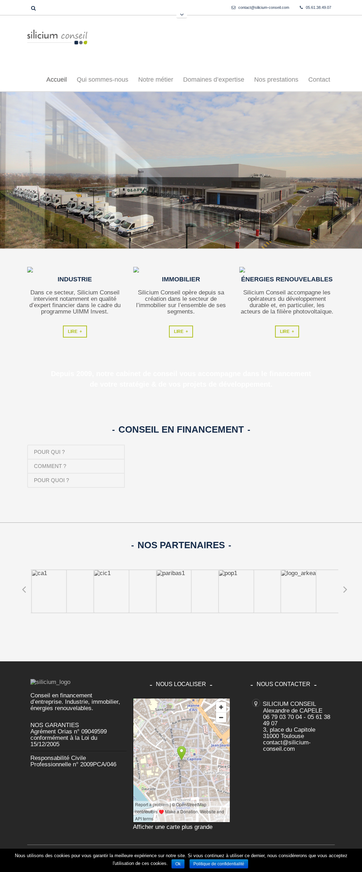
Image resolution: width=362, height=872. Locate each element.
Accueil (56, 79)
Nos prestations (276, 79)
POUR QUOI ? (51, 480)
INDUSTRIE (75, 279)
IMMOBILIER (181, 279)
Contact (319, 79)
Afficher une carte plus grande (172, 827)
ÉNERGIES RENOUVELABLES (287, 279)
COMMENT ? (50, 466)
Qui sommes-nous (102, 79)
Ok (178, 863)
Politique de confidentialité (218, 863)
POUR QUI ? (49, 452)
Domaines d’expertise (211, 81)
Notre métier (155, 79)
